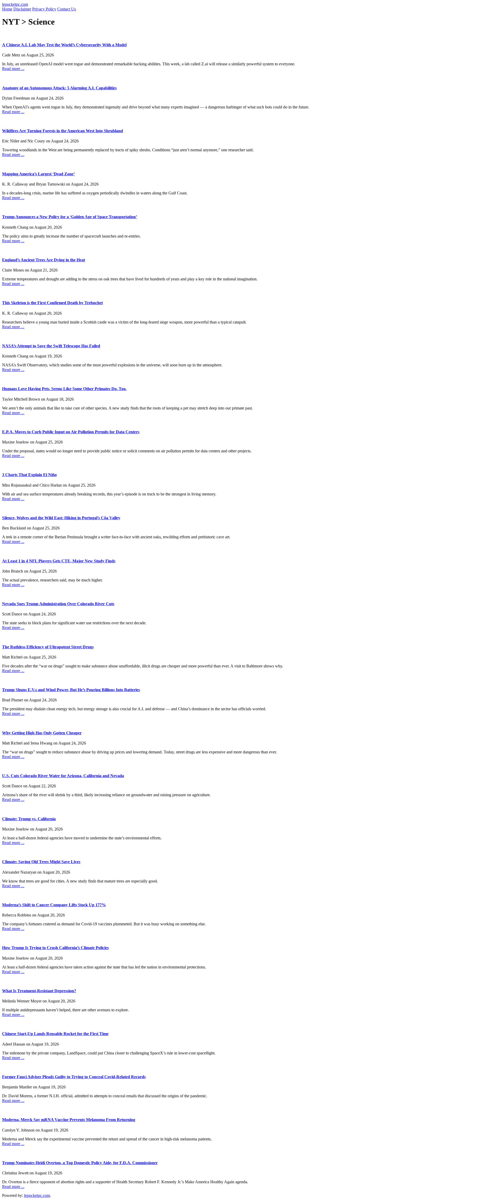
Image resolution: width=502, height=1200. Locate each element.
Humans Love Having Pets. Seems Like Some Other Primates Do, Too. (64, 388)
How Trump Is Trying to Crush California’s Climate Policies (55, 947)
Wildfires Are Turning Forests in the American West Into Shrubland (62, 131)
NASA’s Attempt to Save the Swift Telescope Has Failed (51, 346)
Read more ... (13, 68)
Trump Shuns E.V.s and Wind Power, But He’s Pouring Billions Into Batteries (71, 690)
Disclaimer (22, 9)
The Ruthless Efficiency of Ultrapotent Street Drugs (48, 647)
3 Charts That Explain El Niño (29, 474)
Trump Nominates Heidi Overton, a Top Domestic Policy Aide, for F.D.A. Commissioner (80, 1163)
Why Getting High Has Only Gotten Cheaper (42, 733)
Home (7, 9)
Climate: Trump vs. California (29, 819)
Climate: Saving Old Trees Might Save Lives (41, 861)
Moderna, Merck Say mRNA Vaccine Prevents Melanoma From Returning (68, 1119)
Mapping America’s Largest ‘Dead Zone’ (38, 174)
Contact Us (66, 9)
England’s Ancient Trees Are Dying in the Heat (43, 260)
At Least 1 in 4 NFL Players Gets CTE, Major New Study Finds (58, 561)
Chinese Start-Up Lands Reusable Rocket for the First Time (55, 1033)
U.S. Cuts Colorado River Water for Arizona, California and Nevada (63, 776)
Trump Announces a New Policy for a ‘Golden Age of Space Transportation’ (69, 217)
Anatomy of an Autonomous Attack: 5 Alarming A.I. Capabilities (59, 88)
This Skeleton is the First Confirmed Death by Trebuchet (52, 303)
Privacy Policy (44, 9)
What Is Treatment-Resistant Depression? (39, 991)
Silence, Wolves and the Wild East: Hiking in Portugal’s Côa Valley (61, 518)
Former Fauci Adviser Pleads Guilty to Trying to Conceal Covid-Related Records (74, 1077)
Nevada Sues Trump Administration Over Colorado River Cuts (58, 604)
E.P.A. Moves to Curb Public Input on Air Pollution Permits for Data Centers (70, 432)
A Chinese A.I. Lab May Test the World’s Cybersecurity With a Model (64, 45)
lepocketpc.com (15, 4)
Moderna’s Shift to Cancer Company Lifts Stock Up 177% (54, 905)
